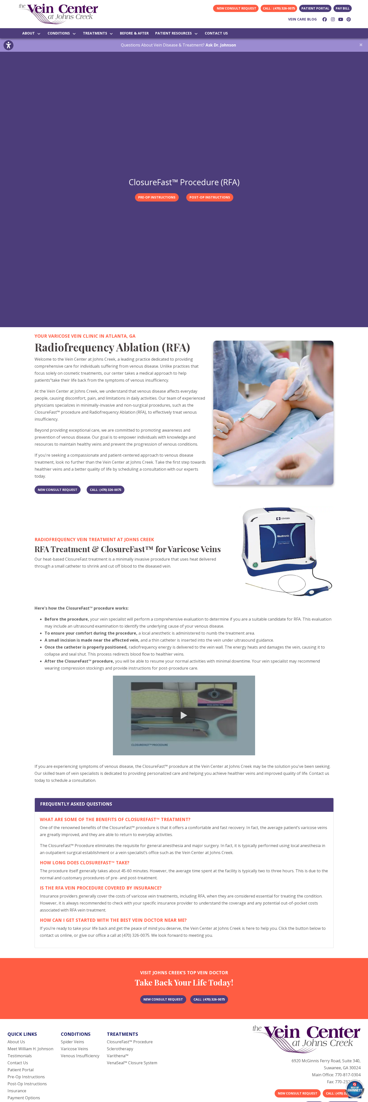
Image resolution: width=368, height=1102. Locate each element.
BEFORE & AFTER (134, 33)
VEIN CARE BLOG (302, 19)
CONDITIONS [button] (60, 33)
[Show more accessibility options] (8, 45)
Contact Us (18, 1063)
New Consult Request (297, 1093)
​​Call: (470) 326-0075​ (341, 1093)
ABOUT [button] (29, 33)
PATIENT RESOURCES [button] (174, 33)
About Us (16, 1042)
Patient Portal (315, 8)
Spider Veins (72, 1042)
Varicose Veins (74, 1049)
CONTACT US (216, 33)
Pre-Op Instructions (26, 1077)
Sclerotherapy (120, 1049)
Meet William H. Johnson (30, 1049)
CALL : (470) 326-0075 (279, 8)
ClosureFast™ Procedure (130, 1042)
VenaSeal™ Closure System (132, 1063)
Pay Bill (342, 8)
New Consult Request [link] (235, 8)
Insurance (17, 1091)
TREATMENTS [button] (96, 33)
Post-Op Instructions (27, 1084)
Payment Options (24, 1098)
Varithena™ (117, 1056)
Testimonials (20, 1056)
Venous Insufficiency (80, 1056)
